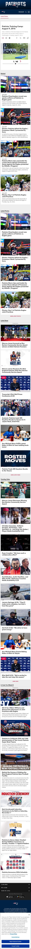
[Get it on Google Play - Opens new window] (20, 897)
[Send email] (24, 38)
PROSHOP (21, 12)
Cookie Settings (15, 937)
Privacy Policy (13, 934)
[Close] (29, 915)
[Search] (26, 12)
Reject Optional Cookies (15, 941)
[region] (15, 931)
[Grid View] (6, 38)
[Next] (20, 61)
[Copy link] (28, 38)
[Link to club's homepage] (3, 11)
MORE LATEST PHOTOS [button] (15, 316)
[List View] (9, 38)
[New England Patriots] (15, 904)
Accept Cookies (15, 946)
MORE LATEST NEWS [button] (15, 474)
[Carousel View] (3, 38)
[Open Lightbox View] (15, 55)
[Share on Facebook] (17, 38)
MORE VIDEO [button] (15, 681)
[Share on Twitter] (20, 38)
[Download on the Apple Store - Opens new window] (10, 897)
